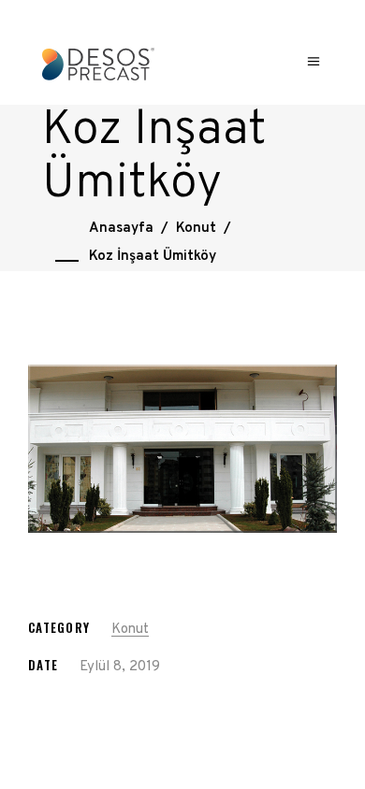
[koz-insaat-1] (182, 449)
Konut (196, 228)
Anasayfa (121, 228)
